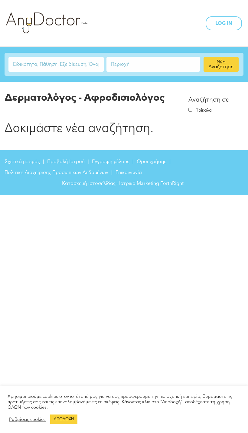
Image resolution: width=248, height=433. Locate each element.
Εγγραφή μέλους (110, 161)
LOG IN (223, 23)
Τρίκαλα (204, 110)
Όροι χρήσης (151, 161)
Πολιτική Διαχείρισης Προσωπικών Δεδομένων (56, 172)
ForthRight (172, 183)
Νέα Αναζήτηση (220, 64)
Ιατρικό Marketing (139, 183)
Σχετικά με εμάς (22, 161)
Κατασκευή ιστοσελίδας (89, 183)
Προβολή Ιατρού (66, 161)
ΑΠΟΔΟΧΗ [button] (64, 419)
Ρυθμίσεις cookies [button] (27, 419)
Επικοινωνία (129, 172)
